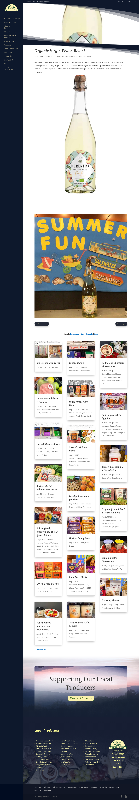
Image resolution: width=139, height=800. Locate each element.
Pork (38, 413)
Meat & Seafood (11, 32)
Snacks (49, 591)
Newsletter (47, 790)
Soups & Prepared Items (46, 553)
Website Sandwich (50, 797)
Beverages (60, 56)
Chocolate (84, 409)
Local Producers (11, 49)
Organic (72, 56)
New (66, 56)
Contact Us (9, 60)
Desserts (72, 462)
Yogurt (45, 640)
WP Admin (103, 787)
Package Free (9, 45)
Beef (114, 517)
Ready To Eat (46, 413)
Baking (115, 605)
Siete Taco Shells (78, 577)
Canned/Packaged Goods (78, 458)
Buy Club (8, 52)
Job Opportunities (59, 787)
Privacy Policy (114, 787)
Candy (82, 543)
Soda (78, 56)
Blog (6, 64)
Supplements (85, 371)
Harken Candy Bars (79, 538)
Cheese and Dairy (9, 27)
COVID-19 (37, 790)
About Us (8, 56)
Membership (83, 787)
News (48, 637)
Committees (72, 787)
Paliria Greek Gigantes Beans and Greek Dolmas (47, 532)
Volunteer (46, 787)
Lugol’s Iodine (76, 362)
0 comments (86, 56)
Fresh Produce (10, 22)
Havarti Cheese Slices (48, 444)
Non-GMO (50, 546)
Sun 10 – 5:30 (132, 1)
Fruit (38, 637)
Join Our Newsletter (8, 68)
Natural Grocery (11, 19)
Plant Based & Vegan (10, 36)
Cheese (51, 448)
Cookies (50, 588)
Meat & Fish (106, 523)
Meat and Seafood (48, 409)
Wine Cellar (9, 41)
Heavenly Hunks (110, 600)
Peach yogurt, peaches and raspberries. (44, 626)
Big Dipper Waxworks (48, 362)
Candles (51, 367)
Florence (40, 56)
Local (43, 637)
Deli (49, 406)
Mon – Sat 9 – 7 (122, 1)
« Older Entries (40, 649)
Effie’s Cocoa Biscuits (48, 583)
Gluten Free (73, 413)
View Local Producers (81, 698)
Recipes (39, 640)
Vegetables (87, 507)
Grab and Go (111, 608)
